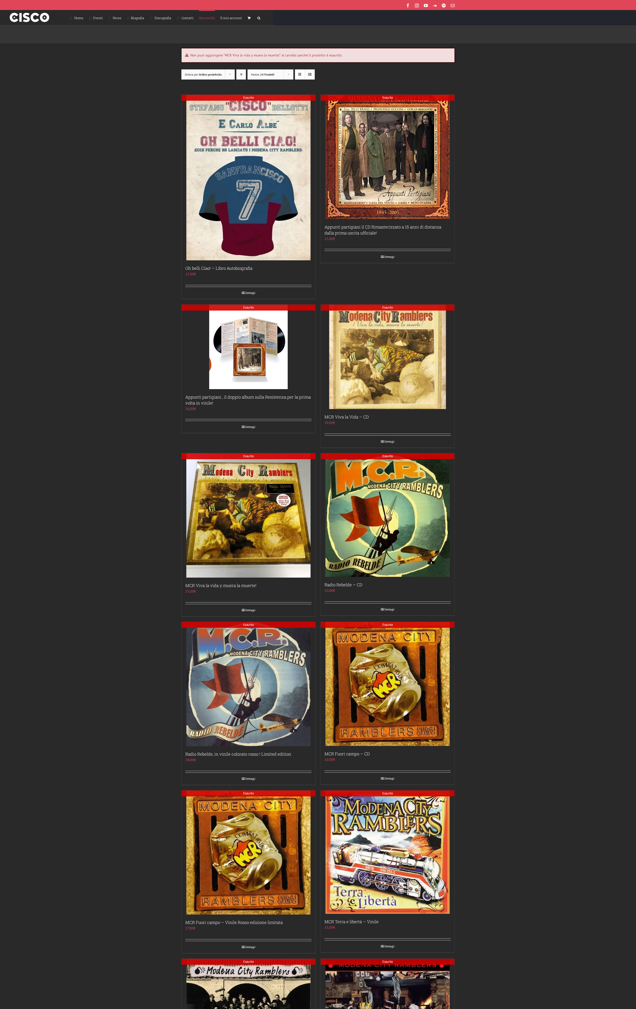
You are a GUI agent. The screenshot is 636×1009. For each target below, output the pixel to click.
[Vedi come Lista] (310, 74)
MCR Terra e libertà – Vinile (351, 921)
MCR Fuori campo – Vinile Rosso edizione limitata (234, 922)
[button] (258, 17)
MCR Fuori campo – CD (347, 754)
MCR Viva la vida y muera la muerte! (220, 585)
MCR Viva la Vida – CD (346, 417)
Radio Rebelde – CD (343, 585)
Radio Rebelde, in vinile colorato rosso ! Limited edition (238, 754)
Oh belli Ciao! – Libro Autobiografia (218, 268)
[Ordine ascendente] (241, 74)
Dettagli (250, 293)
